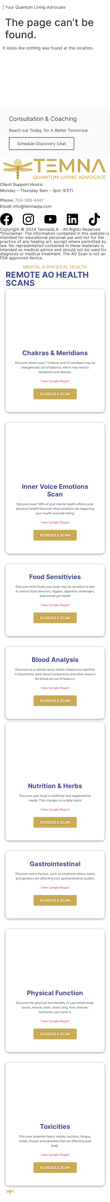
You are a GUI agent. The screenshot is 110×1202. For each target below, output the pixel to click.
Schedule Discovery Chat (41, 143)
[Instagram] (28, 219)
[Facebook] (6, 219)
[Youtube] (50, 219)
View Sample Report (55, 381)
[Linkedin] (72, 219)
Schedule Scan (55, 394)
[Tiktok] (94, 219)
